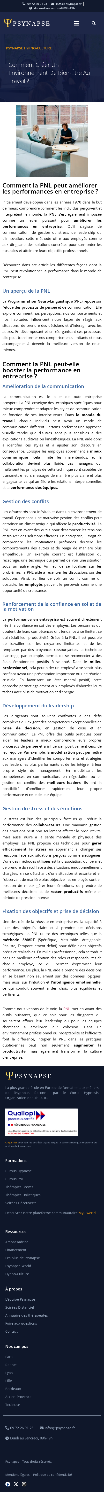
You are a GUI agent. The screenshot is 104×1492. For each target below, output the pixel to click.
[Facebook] (7, 1484)
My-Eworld (87, 1213)
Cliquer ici (11, 1142)
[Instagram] (24, 1484)
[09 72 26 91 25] (20, 1428)
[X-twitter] (16, 1484)
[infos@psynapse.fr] (58, 1428)
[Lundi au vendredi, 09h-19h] (29, 1438)
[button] (76, 23)
